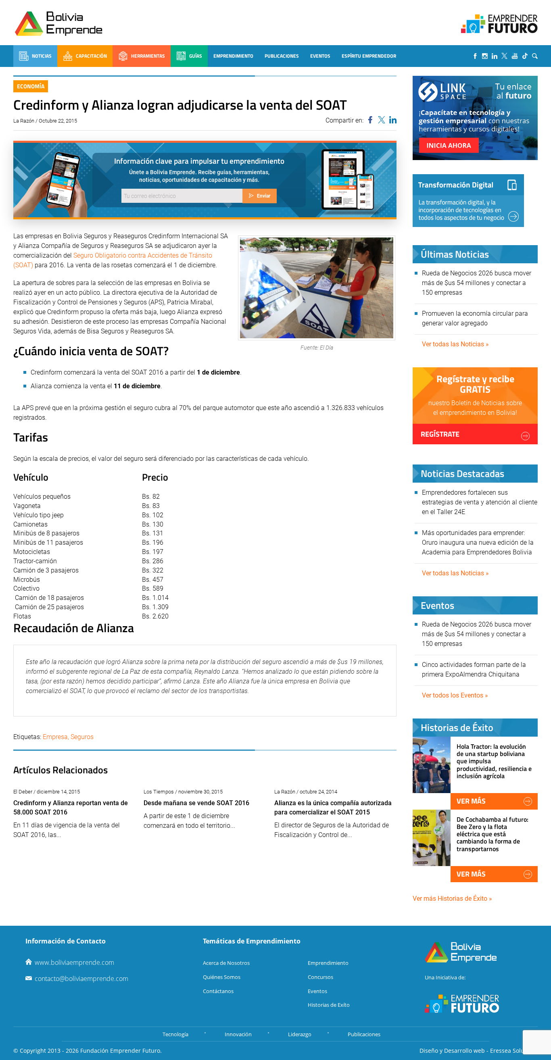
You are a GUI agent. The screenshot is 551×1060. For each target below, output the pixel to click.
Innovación (238, 1034)
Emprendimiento (233, 56)
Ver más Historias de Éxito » (452, 898)
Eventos (320, 56)
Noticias (42, 56)
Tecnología (175, 1034)
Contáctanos (218, 991)
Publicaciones (282, 56)
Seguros (82, 737)
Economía (30, 86)
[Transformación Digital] (468, 200)
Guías (195, 56)
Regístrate (440, 434)
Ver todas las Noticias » (455, 344)
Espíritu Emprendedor (369, 56)
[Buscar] (535, 56)
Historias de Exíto (329, 1004)
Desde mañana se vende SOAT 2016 (196, 803)
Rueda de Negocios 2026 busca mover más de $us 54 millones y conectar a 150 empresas (476, 282)
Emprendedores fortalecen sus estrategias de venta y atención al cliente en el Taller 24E (479, 502)
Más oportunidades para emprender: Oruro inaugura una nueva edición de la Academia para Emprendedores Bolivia (478, 542)
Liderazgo (299, 1034)
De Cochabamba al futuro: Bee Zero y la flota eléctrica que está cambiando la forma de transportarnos (492, 834)
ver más (471, 801)
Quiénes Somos (221, 977)
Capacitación (91, 56)
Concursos (320, 977)
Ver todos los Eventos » (455, 695)
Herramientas (148, 56)
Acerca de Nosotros (226, 962)
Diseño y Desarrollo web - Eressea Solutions (479, 1050)
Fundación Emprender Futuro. (121, 1050)
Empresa (55, 737)
